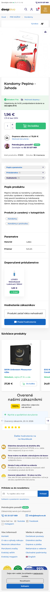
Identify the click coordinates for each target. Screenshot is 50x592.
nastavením (38, 573)
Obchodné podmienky (36, 552)
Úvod (3, 17)
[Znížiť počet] (12, 127)
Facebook (33, 521)
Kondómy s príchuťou (18, 223)
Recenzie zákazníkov (11, 544)
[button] (26, 9)
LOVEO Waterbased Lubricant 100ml (14, 281)
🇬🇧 (27, 557)
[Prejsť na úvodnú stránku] (8, 9)
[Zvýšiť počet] (12, 124)
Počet (7, 126)
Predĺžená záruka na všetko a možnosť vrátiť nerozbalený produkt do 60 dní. (26, 469)
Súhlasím (25, 586)
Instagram (9, 524)
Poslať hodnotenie (26, 322)
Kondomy (28, 17)
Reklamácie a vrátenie (36, 548)
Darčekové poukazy (35, 536)
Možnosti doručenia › (20, 139)
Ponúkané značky (9, 548)
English (32, 557)
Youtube (21, 521)
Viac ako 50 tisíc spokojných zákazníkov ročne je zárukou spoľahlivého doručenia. (28, 478)
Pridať (15, 292)
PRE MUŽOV (15, 17)
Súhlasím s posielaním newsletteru (15, 499)
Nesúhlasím (25, 581)
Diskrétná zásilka (34, 540)
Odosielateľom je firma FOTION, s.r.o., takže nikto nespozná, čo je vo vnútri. (26, 449)
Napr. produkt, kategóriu (19, 25)
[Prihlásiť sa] (31, 9)
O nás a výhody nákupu (12, 540)
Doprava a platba (34, 544)
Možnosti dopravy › (32, 100)
